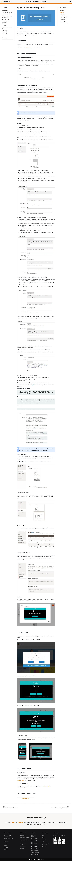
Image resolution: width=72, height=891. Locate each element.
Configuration (62, 14)
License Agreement (24, 837)
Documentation (45, 842)
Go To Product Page (25, 798)
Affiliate (13, 822)
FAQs (43, 837)
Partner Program (34, 854)
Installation (62, 12)
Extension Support (63, 21)
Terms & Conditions (24, 841)
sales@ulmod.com (8, 836)
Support (43, 1)
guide (33, 384)
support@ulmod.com (8, 838)
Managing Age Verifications (65, 17)
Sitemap (22, 848)
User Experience (5, 14)
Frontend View (62, 19)
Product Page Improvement (7, 27)
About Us (22, 835)
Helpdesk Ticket (20, 780)
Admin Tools (4, 19)
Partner (20, 822)
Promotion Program (35, 848)
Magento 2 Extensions (32, 1)
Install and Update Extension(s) (5, 22)
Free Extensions (34, 838)
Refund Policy (23, 842)
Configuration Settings (65, 15)
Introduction (62, 10)
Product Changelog (46, 844)
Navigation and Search (6, 15)
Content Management (6, 12)
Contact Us (46, 786)
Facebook (6, 843)
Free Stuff (4, 30)
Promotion (4, 10)
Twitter (5, 845)
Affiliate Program (35, 852)
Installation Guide (28, 48)
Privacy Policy (23, 839)
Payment (44, 839)
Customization (4, 25)
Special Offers (34, 840)
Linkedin (5, 849)
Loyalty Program (34, 850)
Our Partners (23, 846)
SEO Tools (4, 33)
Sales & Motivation (5, 17)
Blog (43, 835)
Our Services (23, 844)
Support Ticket (45, 841)
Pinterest (6, 847)
